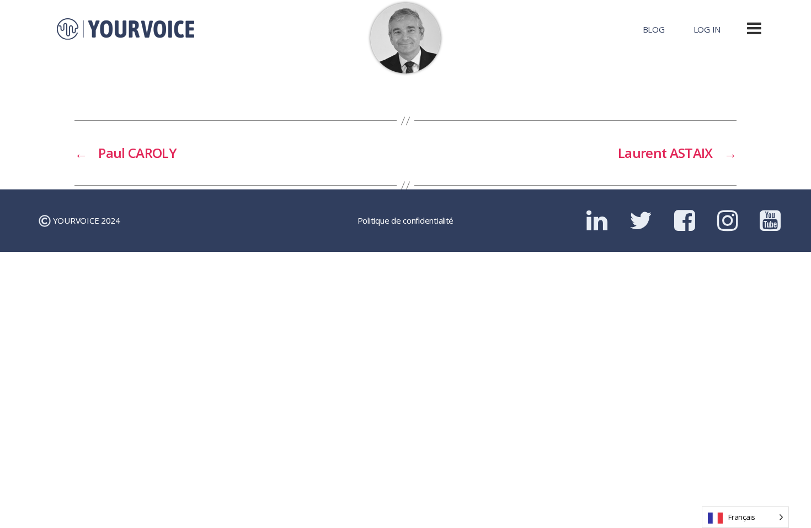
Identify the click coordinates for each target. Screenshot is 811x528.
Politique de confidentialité (405, 220)
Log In (707, 29)
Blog (654, 29)
